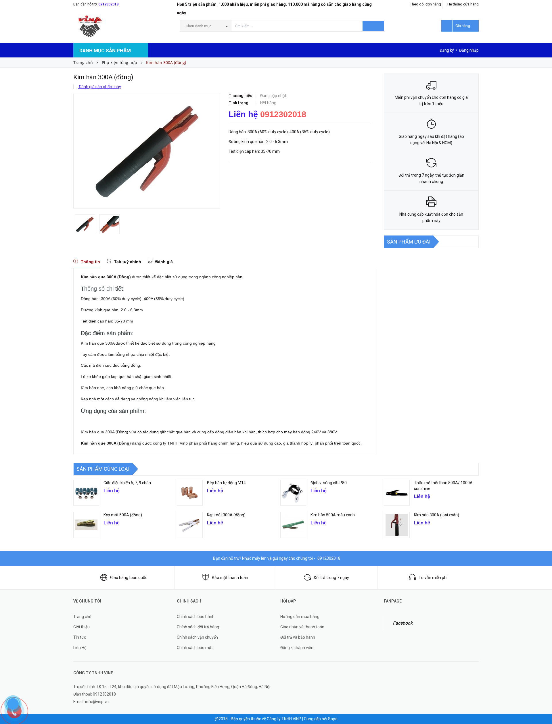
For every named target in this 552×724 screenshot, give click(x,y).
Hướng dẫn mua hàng (299, 616)
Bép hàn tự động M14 (226, 482)
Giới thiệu (81, 627)
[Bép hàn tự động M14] (190, 493)
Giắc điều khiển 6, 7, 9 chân (127, 482)
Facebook (403, 623)
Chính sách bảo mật (195, 647)
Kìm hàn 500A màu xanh (332, 515)
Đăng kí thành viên (296, 647)
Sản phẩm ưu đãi (408, 242)
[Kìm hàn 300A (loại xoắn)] (397, 525)
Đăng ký (447, 50)
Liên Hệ (79, 647)
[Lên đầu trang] (542, 686)
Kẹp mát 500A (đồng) (122, 515)
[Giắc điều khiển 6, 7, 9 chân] (86, 493)
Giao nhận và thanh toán (302, 627)
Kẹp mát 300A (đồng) (226, 515)
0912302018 (108, 4)
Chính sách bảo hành (195, 616)
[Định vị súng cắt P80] (293, 493)
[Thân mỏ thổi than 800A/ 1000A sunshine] (397, 493)
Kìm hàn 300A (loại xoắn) (436, 515)
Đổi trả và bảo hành (297, 637)
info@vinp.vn (97, 701)
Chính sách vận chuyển (197, 637)
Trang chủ (82, 616)
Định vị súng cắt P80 (328, 482)
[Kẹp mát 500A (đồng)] (86, 525)
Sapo (333, 719)
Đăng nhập (469, 50)
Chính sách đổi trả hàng (198, 627)
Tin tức (79, 637)
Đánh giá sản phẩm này (99, 86)
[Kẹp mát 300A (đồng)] (190, 525)
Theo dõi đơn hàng (425, 4)
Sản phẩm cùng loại (102, 469)
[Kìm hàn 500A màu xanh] (293, 525)
